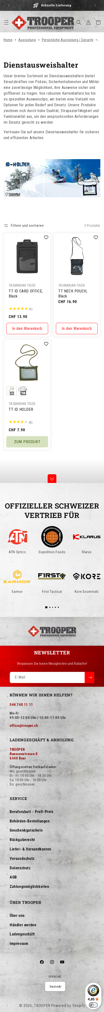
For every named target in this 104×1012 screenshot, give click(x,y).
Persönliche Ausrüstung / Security (68, 40)
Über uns (17, 915)
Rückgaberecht (22, 839)
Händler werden (23, 925)
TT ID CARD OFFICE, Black (26, 293)
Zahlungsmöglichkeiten (29, 886)
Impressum (19, 943)
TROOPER (42, 1005)
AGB (13, 877)
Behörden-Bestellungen (30, 821)
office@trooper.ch (24, 725)
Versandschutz (22, 858)
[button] (6, 22)
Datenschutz (20, 868)
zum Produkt (27, 441)
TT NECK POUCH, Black (72, 293)
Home (8, 40)
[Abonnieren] (89, 677)
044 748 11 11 (21, 704)
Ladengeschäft (22, 934)
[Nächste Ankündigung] (95, 5)
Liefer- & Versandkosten (30, 849)
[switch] (93, 1005)
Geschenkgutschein (26, 830)
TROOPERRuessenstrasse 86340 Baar (24, 753)
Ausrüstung (27, 40)
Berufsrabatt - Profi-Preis (31, 811)
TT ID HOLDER (21, 409)
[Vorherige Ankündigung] (9, 5)
